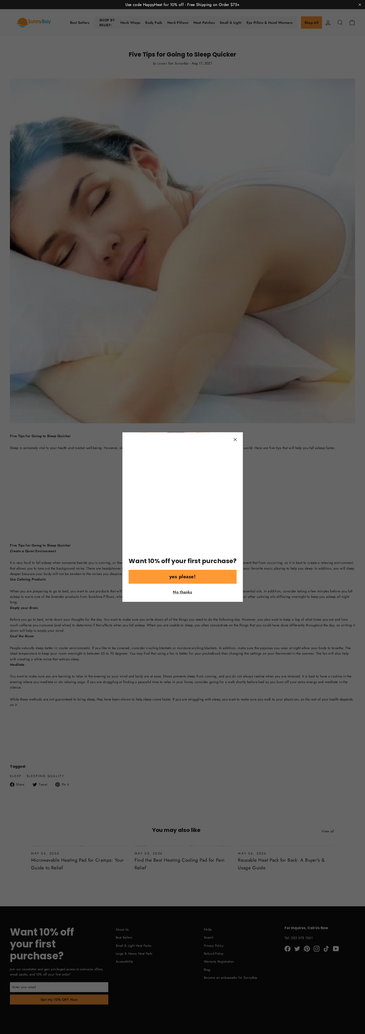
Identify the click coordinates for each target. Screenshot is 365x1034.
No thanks (182, 592)
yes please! (182, 576)
